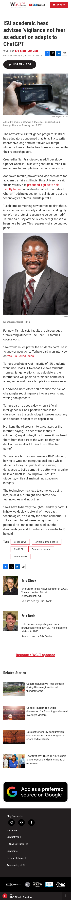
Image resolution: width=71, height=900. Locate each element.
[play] (5, 896)
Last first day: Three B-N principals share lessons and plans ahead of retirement (46, 759)
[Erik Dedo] (10, 621)
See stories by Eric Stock (36, 601)
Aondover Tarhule (41, 549)
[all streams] (66, 896)
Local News (20, 542)
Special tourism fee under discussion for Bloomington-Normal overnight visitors (47, 711)
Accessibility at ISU (16, 865)
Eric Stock (20, 50)
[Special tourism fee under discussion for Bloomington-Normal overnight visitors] (14, 713)
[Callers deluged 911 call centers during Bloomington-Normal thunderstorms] (14, 689)
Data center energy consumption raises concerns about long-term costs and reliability (45, 735)
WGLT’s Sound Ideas (20, 356)
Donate (60, 4)
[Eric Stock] (10, 585)
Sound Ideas (20, 556)
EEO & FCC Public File (17, 844)
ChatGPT (18, 549)
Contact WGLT (14, 837)
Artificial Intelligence (47, 542)
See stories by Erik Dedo (36, 636)
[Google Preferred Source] (35, 792)
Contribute (12, 851)
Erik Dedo (33, 50)
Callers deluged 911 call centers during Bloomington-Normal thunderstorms (45, 687)
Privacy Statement (16, 858)
